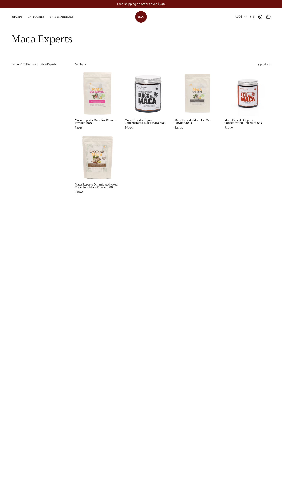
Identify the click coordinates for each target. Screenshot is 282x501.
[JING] (141, 17)
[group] (141, 4)
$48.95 (79, 192)
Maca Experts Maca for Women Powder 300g (95, 122)
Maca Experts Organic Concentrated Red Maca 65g (243, 122)
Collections (29, 64)
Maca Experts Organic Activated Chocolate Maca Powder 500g (96, 186)
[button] (36, 16)
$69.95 (129, 127)
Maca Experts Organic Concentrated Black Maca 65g (145, 122)
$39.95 (79, 127)
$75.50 (228, 127)
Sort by (79, 64)
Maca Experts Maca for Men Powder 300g (193, 122)
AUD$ (238, 16)
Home (15, 64)
